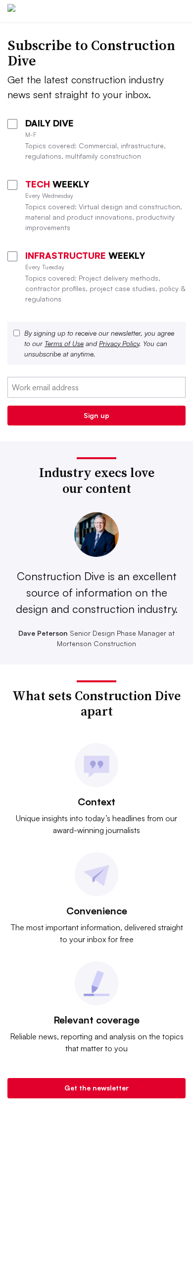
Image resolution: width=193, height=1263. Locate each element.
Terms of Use (64, 343)
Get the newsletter (96, 1087)
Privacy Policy (119, 343)
